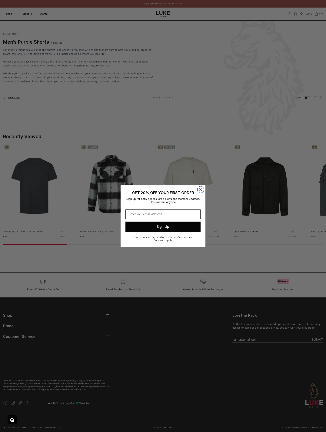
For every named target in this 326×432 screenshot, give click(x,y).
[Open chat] (12, 419)
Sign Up (163, 227)
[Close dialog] (200, 189)
